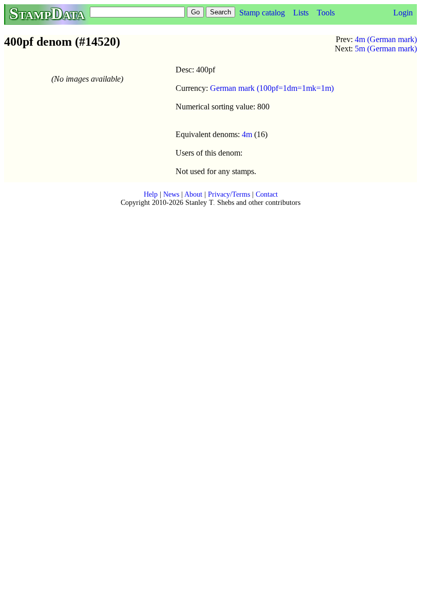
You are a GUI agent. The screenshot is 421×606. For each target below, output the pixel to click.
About (193, 194)
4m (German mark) (386, 39)
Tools (326, 12)
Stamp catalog (262, 12)
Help (151, 194)
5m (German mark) (386, 48)
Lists (301, 12)
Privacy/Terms (229, 194)
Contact (267, 194)
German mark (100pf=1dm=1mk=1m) (272, 88)
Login (403, 12)
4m (247, 134)
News (171, 194)
